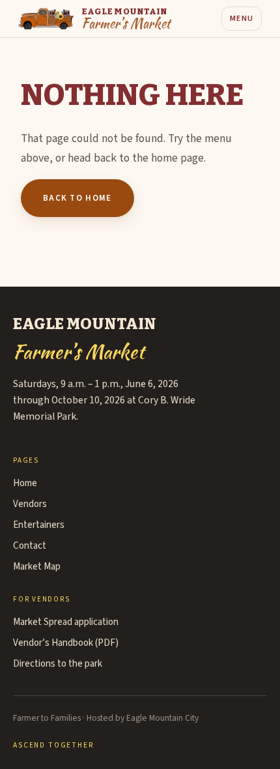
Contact (29, 546)
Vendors (30, 504)
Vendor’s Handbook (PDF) (66, 643)
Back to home (77, 198)
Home (25, 483)
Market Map (37, 566)
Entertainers (38, 525)
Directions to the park (57, 664)
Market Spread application (66, 622)
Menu (241, 18)
